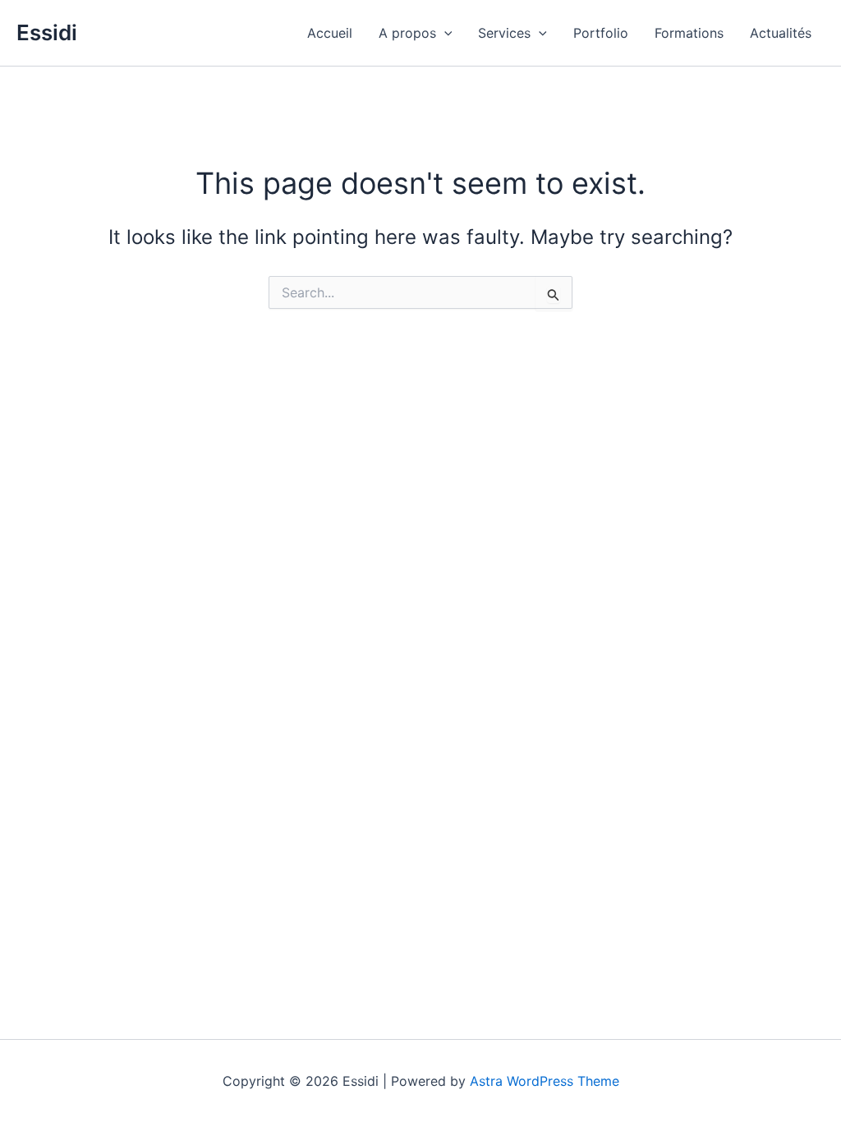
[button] (444, 33)
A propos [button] (407, 33)
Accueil (329, 33)
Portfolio (600, 33)
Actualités (780, 33)
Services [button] (504, 33)
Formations (689, 33)
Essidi (46, 32)
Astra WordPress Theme (544, 1081)
